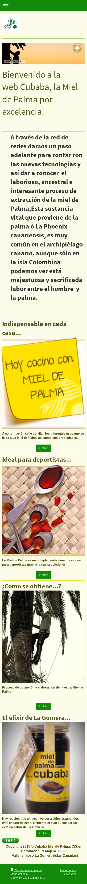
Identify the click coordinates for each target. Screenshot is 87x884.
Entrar (43, 448)
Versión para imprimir (28, 870)
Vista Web (70, 874)
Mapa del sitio (19, 874)
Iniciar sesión (68, 870)
